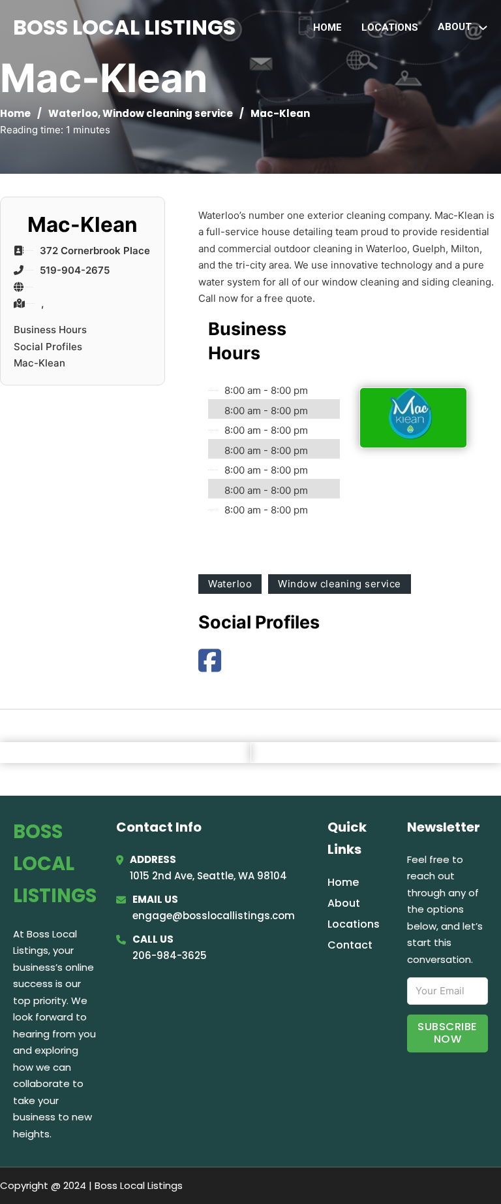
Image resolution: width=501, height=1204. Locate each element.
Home (327, 27)
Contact (349, 944)
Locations (389, 27)
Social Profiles (48, 346)
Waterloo (73, 113)
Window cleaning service (167, 113)
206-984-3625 (169, 955)
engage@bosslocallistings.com (213, 915)
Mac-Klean (39, 363)
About (343, 903)
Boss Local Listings (124, 27)
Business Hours (50, 329)
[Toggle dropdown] (483, 28)
